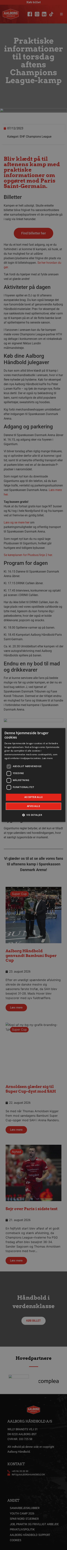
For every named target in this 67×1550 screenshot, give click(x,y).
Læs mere (47, 758)
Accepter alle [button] (33, 797)
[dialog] (33, 775)
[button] (33, 815)
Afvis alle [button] (33, 806)
